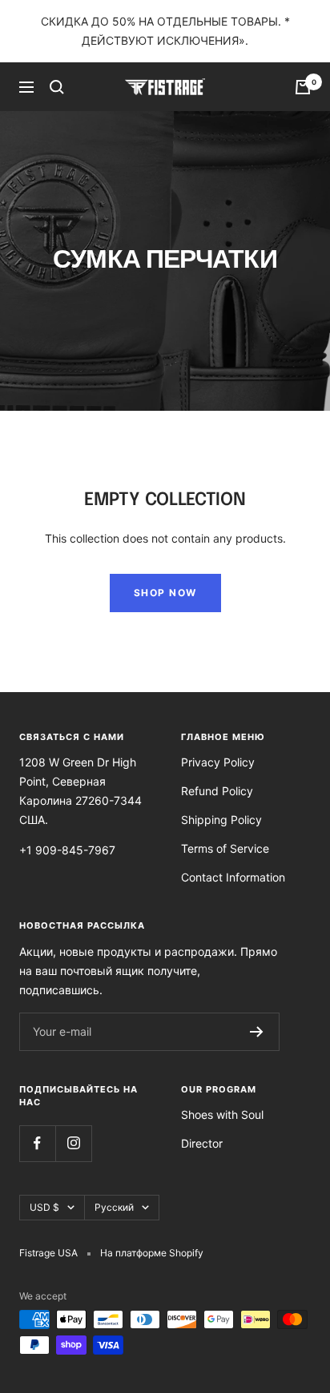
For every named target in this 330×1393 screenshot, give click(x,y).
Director (202, 1143)
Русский (114, 1207)
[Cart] (303, 87)
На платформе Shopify (151, 1253)
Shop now (165, 593)
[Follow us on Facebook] (37, 1143)
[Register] (257, 1031)
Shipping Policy (221, 819)
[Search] (57, 87)
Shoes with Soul (222, 1114)
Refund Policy (217, 791)
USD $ (44, 1207)
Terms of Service (225, 848)
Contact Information (233, 877)
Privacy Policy (218, 762)
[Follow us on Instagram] (73, 1143)
